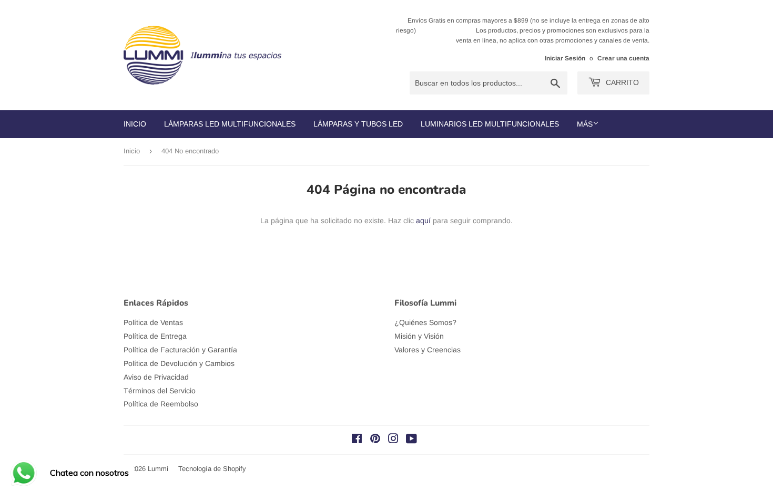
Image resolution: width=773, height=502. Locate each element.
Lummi (158, 469)
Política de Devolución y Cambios (179, 363)
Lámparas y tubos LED (358, 124)
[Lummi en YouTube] (411, 440)
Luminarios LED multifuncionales (490, 124)
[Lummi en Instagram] (393, 440)
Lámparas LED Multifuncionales (230, 124)
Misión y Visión (419, 336)
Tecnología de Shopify (212, 469)
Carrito (621, 82)
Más (585, 124)
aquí (423, 220)
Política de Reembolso (161, 404)
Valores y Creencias (427, 350)
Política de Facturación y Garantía (180, 350)
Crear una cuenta (623, 58)
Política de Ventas (153, 322)
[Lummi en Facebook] (356, 440)
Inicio (135, 124)
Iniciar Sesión (565, 58)
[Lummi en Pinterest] (375, 440)
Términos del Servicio (160, 390)
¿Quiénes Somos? (425, 322)
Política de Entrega (155, 336)
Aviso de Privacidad (156, 377)
